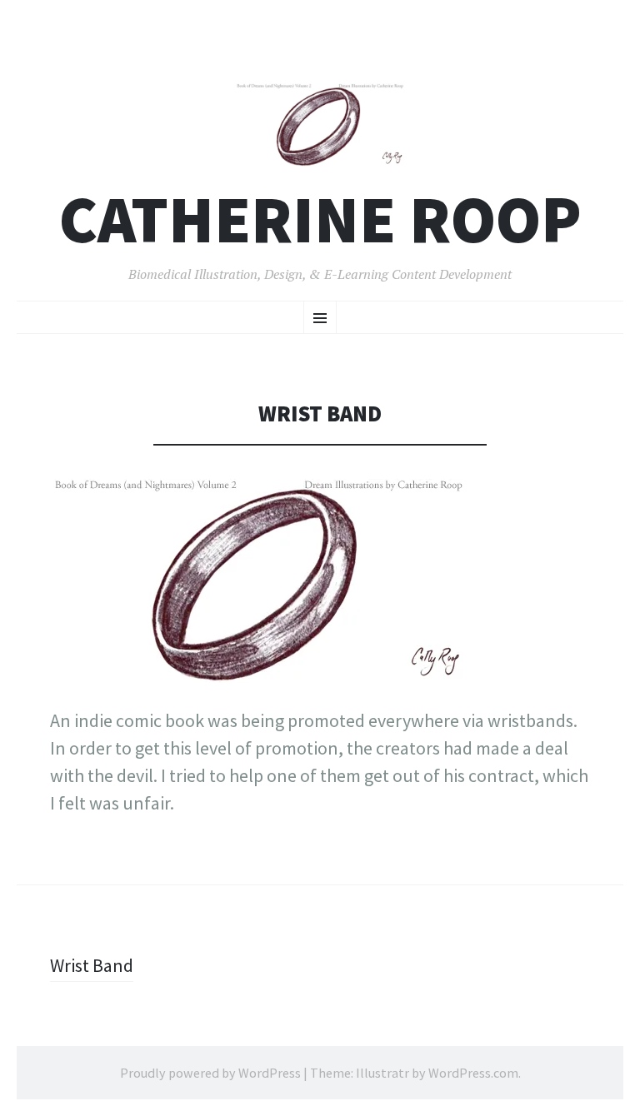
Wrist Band (91, 965)
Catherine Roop (320, 219)
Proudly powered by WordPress (210, 1072)
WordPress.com (473, 1072)
